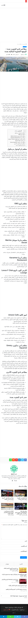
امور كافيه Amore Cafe (20, 140)
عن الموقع (22, 609)
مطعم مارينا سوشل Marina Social (18, 136)
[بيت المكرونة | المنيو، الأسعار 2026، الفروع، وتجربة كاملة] (23, 570)
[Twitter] (13, 613)
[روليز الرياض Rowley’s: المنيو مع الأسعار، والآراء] (23, 581)
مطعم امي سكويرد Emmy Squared (17, 142)
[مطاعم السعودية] (22, 5)
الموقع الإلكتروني (24, 551)
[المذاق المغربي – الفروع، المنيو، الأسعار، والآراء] (21, 493)
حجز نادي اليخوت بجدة (20, 145)
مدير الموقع (23, 54)
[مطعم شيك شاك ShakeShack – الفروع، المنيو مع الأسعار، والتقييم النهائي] (21, 506)
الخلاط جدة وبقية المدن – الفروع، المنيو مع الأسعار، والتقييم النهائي (8, 512)
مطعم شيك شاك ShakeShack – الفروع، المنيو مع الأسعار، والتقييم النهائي (21, 512)
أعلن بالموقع (6, 609)
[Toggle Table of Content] (23, 131)
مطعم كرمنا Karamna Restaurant (18, 137)
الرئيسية (24, 44)
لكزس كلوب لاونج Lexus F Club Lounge (16, 139)
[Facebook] (15, 613)
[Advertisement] (14, 26)
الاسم (26, 541)
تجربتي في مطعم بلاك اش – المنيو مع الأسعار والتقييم (16, 589)
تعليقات (7, 564)
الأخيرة (21, 564)
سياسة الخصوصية (15, 609)
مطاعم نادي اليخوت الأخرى (19, 143)
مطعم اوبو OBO (21, 134)
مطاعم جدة (19, 44)
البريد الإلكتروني (24, 546)
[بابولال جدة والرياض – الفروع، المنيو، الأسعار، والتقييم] (7, 493)
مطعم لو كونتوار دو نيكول (20, 133)
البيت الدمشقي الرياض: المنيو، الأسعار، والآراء (18, 585)
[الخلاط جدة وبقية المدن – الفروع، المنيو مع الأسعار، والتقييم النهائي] (7, 506)
